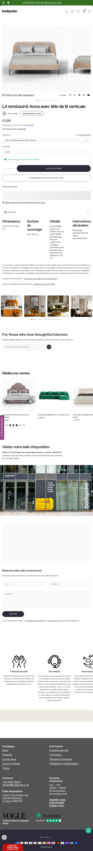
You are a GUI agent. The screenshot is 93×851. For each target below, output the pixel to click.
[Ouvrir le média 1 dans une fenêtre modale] (64, 29)
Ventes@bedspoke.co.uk (15, 785)
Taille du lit (6, 135)
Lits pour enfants (11, 763)
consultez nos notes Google (44, 284)
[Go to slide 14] (55, 319)
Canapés (7, 754)
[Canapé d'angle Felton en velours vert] (54, 395)
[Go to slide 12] (51, 319)
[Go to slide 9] (46, 319)
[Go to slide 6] (41, 319)
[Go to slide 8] (44, 319)
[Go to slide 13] (53, 319)
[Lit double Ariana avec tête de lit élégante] (19, 395)
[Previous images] (3, 306)
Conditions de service (55, 620)
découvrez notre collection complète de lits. (41, 278)
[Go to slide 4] (37, 319)
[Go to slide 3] (35, 319)
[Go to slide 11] (50, 319)
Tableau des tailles (85, 135)
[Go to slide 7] (42, 319)
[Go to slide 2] (33, 319)
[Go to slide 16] (59, 319)
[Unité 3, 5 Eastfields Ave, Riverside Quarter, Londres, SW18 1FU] (46, 543)
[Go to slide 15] (57, 319)
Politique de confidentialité (35, 620)
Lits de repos (9, 759)
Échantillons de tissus (2, 427)
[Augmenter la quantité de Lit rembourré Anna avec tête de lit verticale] (12, 168)
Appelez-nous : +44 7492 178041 (44, 3)
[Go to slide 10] (48, 319)
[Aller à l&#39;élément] (37, 100)
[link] (19, 661)
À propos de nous (58, 750)
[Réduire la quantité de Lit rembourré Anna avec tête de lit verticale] (5, 168)
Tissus (5, 768)
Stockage (6, 146)
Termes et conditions (60, 759)
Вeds (5, 750)
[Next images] (89, 306)
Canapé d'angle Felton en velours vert (53, 415)
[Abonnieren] (49, 347)
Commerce (55, 754)
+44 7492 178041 (11, 782)
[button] (12, 847)
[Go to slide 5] (39, 319)
